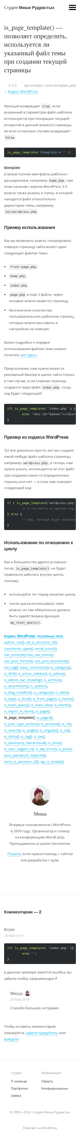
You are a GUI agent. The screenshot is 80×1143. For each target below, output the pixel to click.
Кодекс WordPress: (20, 636)
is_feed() (24, 698)
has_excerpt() (15, 654)
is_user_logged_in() (19, 749)
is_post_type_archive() (21, 724)
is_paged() (45, 717)
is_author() (38, 686)
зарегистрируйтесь (42, 1032)
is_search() (12, 730)
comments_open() (18, 648)
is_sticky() (11, 736)
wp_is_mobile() (52, 761)
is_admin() (57, 673)
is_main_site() (42, 704)
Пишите (14, 853)
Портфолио (19, 1088)
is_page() (43, 711)
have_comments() (34, 667)
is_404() (10, 673)
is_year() (65, 749)
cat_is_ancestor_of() (41, 642)
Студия (29, 7)
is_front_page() (44, 698)
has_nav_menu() (40, 654)
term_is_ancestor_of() (21, 761)
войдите (11, 1039)
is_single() (30, 730)
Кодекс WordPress (23, 91)
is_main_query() (16, 704)
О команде (19, 1081)
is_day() (10, 698)
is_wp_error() (46, 749)
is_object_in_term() (19, 711)
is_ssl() (65, 730)
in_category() (60, 667)
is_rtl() (66, 724)
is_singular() (49, 730)
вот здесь (29, 354)
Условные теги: (50, 636)
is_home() (66, 698)
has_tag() (11, 667)
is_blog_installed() (18, 692)
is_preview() (50, 724)
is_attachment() (16, 686)
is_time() (55, 742)
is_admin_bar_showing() (23, 679)
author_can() (14, 642)
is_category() (44, 692)
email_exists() (46, 648)
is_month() (62, 704)
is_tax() (39, 736)
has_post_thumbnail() (52, 661)
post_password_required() (25, 755)
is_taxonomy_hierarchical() (25, 742)
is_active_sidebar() (32, 673)
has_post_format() (18, 661)
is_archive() (53, 679)
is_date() (62, 692)
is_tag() (26, 736)
